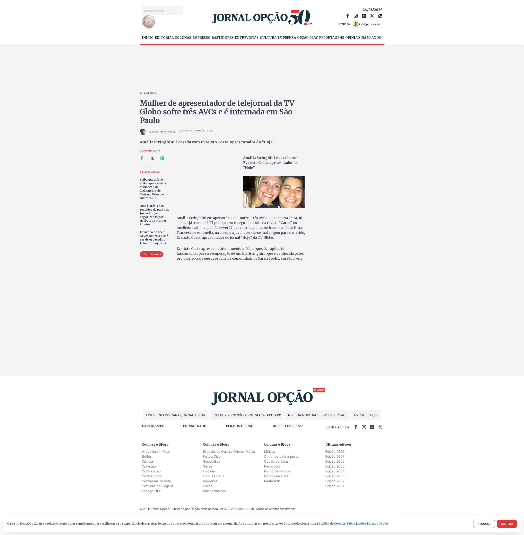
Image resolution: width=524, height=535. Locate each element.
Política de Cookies (332, 523)
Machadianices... (215, 491)
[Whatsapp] (380, 16)
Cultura (268, 38)
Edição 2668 (334, 451)
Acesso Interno (288, 426)
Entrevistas (247, 38)
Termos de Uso (377, 523)
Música (269, 451)
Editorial (164, 38)
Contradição (151, 471)
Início (148, 38)
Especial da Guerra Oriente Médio (229, 451)
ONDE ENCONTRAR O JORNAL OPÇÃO (176, 415)
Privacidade (194, 426)
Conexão (149, 466)
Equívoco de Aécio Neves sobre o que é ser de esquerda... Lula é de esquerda (154, 237)
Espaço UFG (151, 491)
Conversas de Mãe (156, 481)
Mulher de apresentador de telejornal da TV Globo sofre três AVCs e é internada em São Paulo (217, 112)
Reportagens (331, 38)
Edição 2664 (335, 471)
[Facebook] (348, 16)
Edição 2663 (334, 476)
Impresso (201, 38)
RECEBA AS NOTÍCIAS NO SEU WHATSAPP (247, 415)
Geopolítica (211, 461)
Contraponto (152, 476)
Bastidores (223, 38)
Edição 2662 (334, 481)
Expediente (153, 426)
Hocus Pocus (213, 476)
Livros (207, 486)
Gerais (208, 466)
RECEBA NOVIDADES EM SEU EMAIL (317, 415)
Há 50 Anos (371, 38)
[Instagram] (356, 16)
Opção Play (307, 38)
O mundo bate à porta (281, 456)
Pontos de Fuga (276, 476)
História (209, 471)
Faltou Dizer (212, 456)
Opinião (352, 38)
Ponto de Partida (277, 471)
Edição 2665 (334, 466)
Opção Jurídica (276, 461)
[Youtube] (364, 16)
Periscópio (272, 466)
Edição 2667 (334, 456)
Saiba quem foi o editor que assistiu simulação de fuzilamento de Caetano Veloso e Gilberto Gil (153, 189)
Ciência (147, 461)
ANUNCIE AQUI (365, 415)
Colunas (183, 38)
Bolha (146, 456)
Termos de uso (239, 426)
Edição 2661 (334, 486)
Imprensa (287, 38)
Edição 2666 (334, 461)
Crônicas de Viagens (157, 486)
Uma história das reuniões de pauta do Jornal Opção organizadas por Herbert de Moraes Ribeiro (154, 215)
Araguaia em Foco (156, 451)
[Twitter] (372, 16)
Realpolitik (272, 481)
